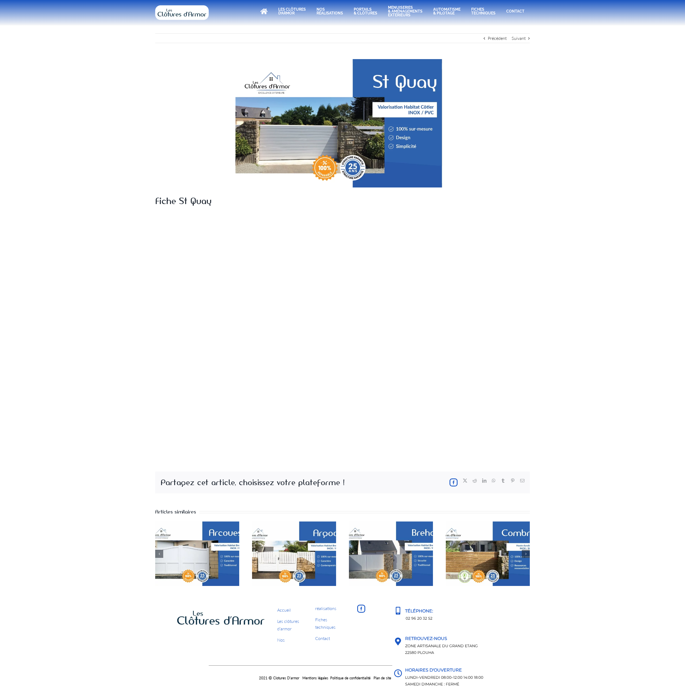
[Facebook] (361, 609)
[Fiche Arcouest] (197, 524)
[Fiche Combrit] (488, 524)
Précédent (497, 38)
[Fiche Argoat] (294, 524)
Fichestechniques (325, 623)
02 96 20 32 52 (419, 618)
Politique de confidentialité (350, 678)
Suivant (519, 38)
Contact (322, 638)
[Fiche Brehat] (391, 524)
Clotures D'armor (286, 678)
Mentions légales (315, 678)
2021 (264, 678)
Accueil (284, 609)
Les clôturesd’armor (288, 625)
